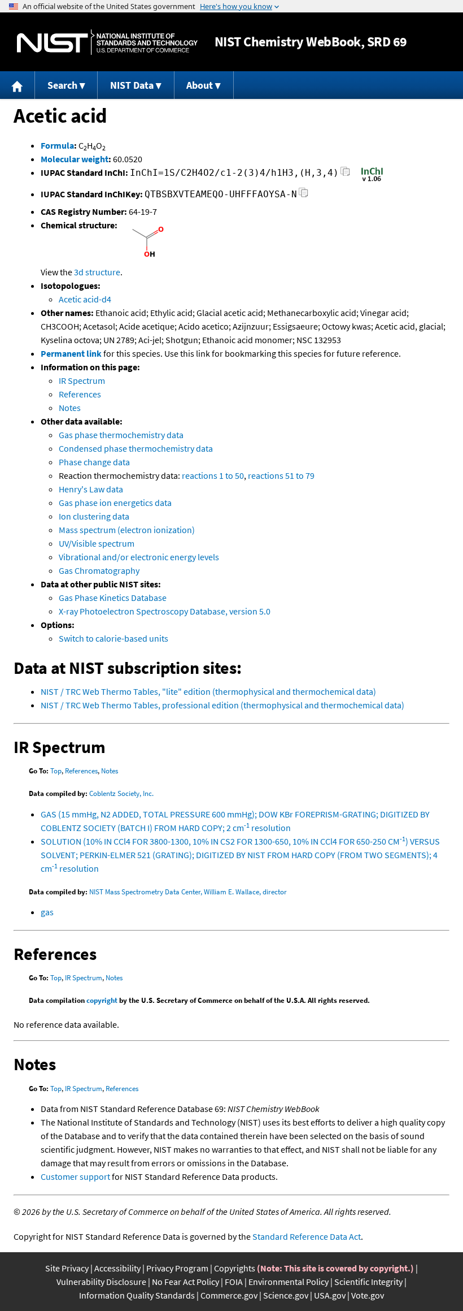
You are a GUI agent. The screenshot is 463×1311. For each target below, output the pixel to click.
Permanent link (71, 353)
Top (56, 771)
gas (47, 912)
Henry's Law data (91, 489)
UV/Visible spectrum (96, 543)
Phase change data (94, 462)
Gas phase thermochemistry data (121, 434)
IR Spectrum (82, 380)
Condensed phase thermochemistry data (136, 448)
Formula (57, 145)
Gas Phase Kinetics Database (113, 597)
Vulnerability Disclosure (101, 1281)
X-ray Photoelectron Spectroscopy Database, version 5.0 (164, 611)
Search (62, 85)
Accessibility (117, 1268)
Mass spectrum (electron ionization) (127, 529)
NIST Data (132, 85)
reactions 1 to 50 (213, 475)
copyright (101, 1000)
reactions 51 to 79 (281, 475)
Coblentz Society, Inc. (121, 793)
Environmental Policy (288, 1281)
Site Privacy (67, 1268)
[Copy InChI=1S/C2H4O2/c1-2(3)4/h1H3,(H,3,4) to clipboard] (345, 174)
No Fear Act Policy (185, 1281)
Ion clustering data (94, 516)
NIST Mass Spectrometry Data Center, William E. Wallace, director (188, 892)
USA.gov (330, 1295)
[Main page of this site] (17, 85)
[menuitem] (17, 85)
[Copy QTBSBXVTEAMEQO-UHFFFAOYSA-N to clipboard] (303, 196)
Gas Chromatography (99, 570)
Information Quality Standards (137, 1295)
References (80, 394)
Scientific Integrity (368, 1281)
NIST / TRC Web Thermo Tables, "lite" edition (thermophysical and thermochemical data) (208, 691)
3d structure (97, 272)
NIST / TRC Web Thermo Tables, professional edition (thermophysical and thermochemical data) (222, 705)
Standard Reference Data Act (306, 1236)
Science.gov (285, 1295)
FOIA (234, 1281)
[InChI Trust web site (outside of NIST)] (372, 180)
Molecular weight (74, 159)
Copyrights (234, 1268)
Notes (70, 407)
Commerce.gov (228, 1295)
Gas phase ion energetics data (115, 502)
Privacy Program (177, 1268)
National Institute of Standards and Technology (107, 42)
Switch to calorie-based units (113, 638)
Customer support (75, 1176)
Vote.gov (367, 1295)
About (199, 85)
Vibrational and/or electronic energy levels (139, 557)
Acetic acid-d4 (85, 299)
